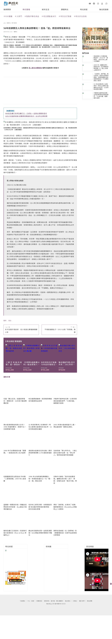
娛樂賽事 (7, 9)
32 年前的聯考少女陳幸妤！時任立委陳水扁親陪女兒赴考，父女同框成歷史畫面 (101, 86)
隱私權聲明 (59, 601)
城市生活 (45, 9)
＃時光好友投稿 (80, 16)
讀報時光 (64, 9)
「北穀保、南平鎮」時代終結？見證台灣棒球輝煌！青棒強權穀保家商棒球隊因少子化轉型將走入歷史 (101, 77)
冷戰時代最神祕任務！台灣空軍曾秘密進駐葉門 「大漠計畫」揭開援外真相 (101, 95)
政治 (9, 320)
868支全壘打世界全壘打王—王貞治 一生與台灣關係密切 (26, 113)
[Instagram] (98, 3)
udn (5, 23)
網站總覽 (89, 601)
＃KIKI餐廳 (8, 16)
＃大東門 (18, 16)
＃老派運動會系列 (48, 16)
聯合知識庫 (103, 9)
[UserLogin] (102, 3)
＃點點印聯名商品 (31, 16)
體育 (5, 320)
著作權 (53, 601)
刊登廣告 (22, 601)
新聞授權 (39, 601)
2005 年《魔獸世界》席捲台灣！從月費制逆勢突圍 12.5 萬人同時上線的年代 (101, 67)
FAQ (29, 601)
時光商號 (84, 9)
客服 (32, 601)
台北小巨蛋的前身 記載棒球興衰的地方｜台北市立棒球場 (26, 116)
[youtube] (89, 3)
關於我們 (82, 601)
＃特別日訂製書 (65, 16)
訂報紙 (75, 601)
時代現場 (26, 9)
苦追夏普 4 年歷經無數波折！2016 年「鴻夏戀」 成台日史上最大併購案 (101, 58)
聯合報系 (67, 601)
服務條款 (46, 601)
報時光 (9, 23)
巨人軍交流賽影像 (35, 68)
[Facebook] (93, 3)
